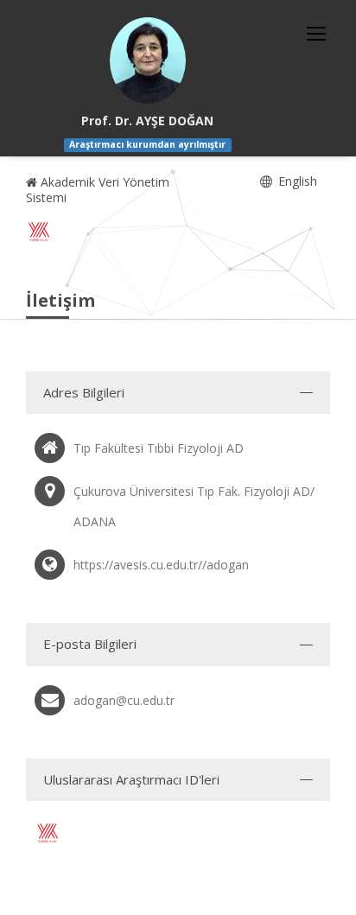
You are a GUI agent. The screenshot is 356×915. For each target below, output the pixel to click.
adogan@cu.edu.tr (124, 700)
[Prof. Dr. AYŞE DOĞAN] (148, 60)
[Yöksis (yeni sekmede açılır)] (39, 232)
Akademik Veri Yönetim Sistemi (97, 190)
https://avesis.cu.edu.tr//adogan (161, 564)
